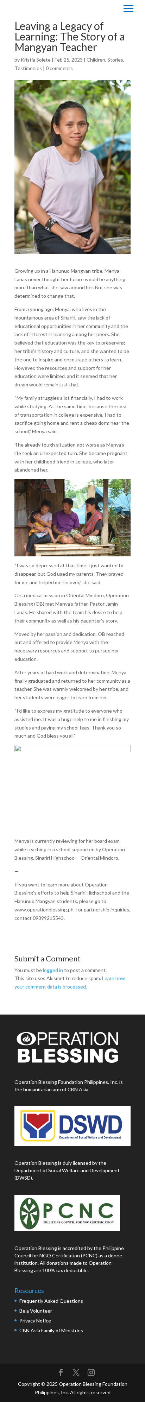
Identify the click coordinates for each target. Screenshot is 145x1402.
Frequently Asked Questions (51, 1301)
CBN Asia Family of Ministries (51, 1330)
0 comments (59, 68)
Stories (115, 60)
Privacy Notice (35, 1321)
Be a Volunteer (35, 1311)
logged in (53, 970)
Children (96, 60)
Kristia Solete (36, 60)
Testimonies (28, 68)
